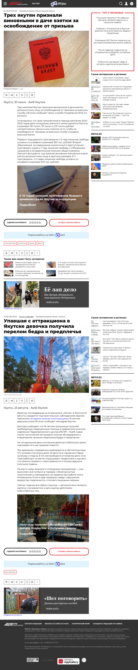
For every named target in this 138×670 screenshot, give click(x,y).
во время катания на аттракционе (49, 418)
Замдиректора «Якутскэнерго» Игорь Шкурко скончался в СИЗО (72, 272)
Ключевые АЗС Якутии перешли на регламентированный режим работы (112, 41)
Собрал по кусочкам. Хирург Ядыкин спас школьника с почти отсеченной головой (118, 124)
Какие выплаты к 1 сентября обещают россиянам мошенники (117, 408)
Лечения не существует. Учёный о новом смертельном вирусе (117, 349)
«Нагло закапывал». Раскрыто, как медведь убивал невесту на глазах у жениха (118, 367)
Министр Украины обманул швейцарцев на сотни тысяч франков (117, 391)
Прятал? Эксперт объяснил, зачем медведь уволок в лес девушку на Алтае (117, 359)
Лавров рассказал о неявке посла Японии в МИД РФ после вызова (116, 147)
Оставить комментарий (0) (69, 223)
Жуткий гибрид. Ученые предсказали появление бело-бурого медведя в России (118, 332)
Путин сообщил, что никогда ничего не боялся (117, 156)
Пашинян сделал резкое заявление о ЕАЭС (117, 165)
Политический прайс (81, 624)
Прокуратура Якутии (12, 394)
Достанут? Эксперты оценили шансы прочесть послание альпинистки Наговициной (118, 341)
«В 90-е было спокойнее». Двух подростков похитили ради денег (117, 79)
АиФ (21, 89)
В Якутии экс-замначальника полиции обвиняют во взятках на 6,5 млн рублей (29, 273)
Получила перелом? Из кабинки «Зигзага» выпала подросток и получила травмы (112, 20)
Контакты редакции (33, 624)
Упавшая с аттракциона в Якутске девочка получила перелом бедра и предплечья (113, 31)
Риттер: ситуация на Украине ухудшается (114, 174)
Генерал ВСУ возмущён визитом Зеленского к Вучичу (115, 138)
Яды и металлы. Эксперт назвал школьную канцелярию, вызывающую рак (116, 106)
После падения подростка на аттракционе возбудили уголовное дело (112, 52)
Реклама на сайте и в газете (57, 624)
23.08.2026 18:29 (10, 317)
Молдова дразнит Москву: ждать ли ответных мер (117, 399)
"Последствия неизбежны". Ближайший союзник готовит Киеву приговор (117, 418)
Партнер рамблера (48, 660)
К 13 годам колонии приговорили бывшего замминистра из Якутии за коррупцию (50, 197)
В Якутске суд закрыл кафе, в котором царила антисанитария (113, 63)
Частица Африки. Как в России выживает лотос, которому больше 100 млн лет (117, 323)
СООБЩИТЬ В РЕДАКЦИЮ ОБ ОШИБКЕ (107, 624)
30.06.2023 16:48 (10, 11)
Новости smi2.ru (13, 308)
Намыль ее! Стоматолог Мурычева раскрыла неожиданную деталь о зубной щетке (117, 89)
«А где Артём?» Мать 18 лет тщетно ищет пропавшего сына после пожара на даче (117, 98)
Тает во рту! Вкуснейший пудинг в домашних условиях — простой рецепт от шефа (117, 115)
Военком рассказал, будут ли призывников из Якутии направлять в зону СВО (27, 265)
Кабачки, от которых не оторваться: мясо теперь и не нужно (117, 382)
